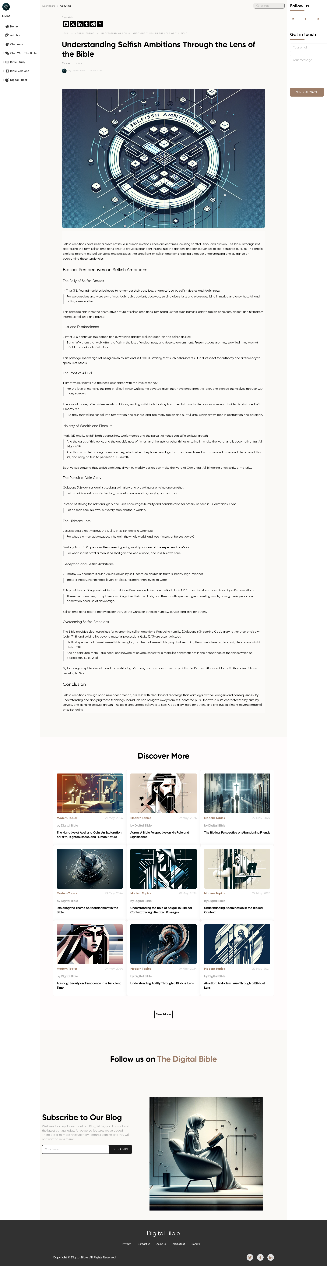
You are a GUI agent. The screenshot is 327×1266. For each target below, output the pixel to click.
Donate (196, 1244)
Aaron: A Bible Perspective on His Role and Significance (160, 834)
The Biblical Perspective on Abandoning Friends (237, 832)
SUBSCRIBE (120, 1149)
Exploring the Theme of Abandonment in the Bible (88, 910)
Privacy (126, 1244)
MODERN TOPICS (85, 33)
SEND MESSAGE (307, 92)
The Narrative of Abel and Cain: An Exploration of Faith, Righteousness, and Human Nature (89, 834)
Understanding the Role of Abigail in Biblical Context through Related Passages (161, 910)
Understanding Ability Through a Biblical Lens (162, 983)
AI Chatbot (179, 1244)
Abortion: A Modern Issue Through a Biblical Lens (234, 985)
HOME (65, 33)
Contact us (144, 1244)
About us (161, 1244)
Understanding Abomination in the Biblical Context (234, 910)
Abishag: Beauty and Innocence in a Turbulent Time (89, 985)
